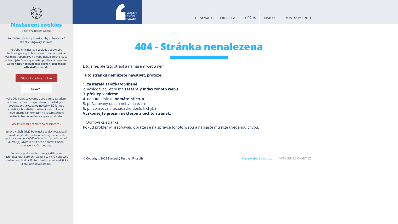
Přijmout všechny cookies (36, 78)
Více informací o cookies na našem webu (36, 124)
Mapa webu (249, 158)
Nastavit (36, 88)
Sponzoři (267, 158)
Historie (270, 18)
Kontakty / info (298, 18)
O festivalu (202, 18)
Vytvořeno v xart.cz (295, 158)
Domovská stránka (102, 122)
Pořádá (249, 18)
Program (227, 18)
